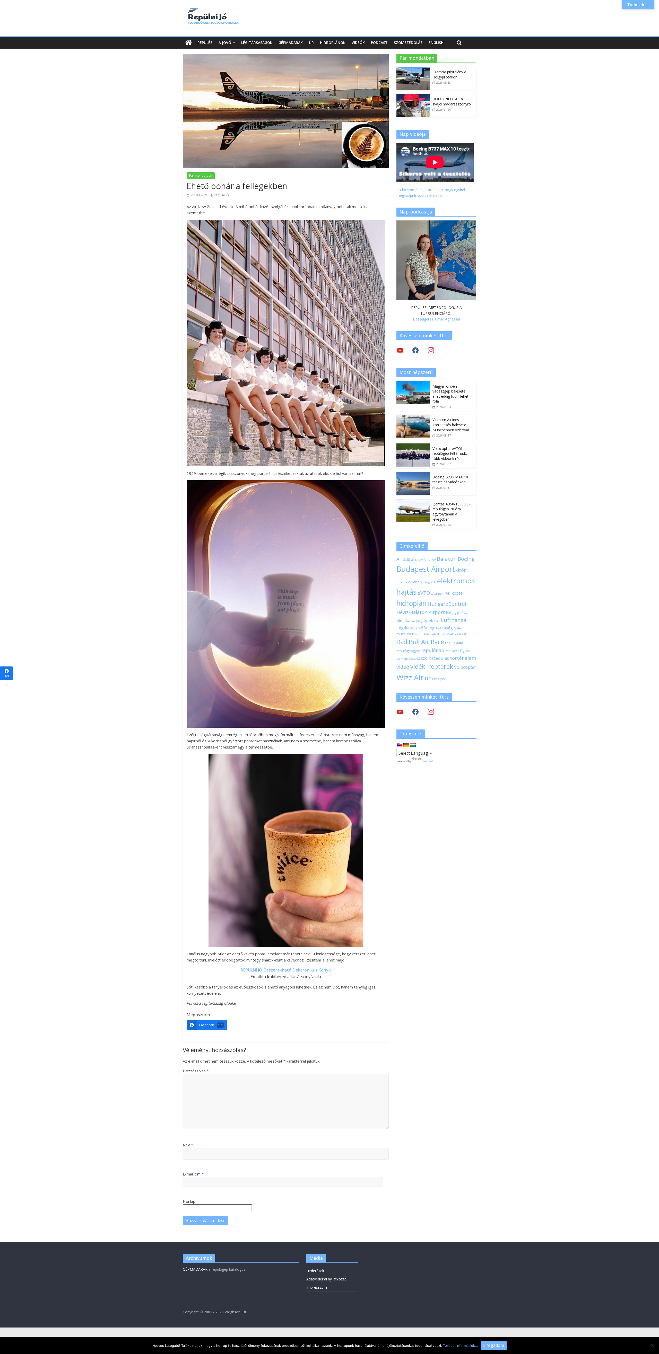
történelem (463, 658)
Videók (358, 42)
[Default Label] (431, 711)
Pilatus (416, 634)
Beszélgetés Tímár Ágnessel (436, 319)
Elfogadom (493, 1345)
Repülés (204, 42)
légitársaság (440, 628)
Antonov (430, 559)
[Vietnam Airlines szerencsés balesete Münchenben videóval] (413, 417)
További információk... (460, 1345)
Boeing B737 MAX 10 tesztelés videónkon (450, 480)
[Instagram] (431, 350)
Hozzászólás (196, 1070)
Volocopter (465, 667)
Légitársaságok (256, 42)
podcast (460, 634)
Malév (458, 628)
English (436, 42)
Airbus (403, 559)
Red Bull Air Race (420, 642)
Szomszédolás (408, 42)
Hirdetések (315, 1270)
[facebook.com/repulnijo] (415, 711)
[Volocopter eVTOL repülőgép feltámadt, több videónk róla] (413, 446)
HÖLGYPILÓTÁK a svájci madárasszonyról (452, 101)
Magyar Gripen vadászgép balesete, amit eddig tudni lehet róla (450, 394)
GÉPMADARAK (195, 1269)
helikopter (454, 593)
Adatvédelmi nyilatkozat (326, 1279)
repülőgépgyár (408, 650)
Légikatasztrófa (411, 628)
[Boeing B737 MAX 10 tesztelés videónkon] (413, 474)
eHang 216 (428, 582)
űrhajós (438, 678)
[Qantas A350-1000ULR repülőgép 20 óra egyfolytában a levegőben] (413, 501)
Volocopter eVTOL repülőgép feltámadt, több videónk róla (449, 453)
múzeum (403, 633)
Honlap (189, 1201)
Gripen (439, 593)
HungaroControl (447, 604)
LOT (437, 621)
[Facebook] (415, 350)
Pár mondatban (200, 175)
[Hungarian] (413, 745)
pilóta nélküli (431, 634)
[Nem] (652, 1345)
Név (188, 1144)
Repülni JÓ (221, 195)
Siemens (402, 659)
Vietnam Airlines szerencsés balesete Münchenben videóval (450, 424)
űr (428, 678)
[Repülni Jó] (212, 8)
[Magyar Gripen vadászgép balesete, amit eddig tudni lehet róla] (413, 383)
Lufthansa (453, 620)
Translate (428, 761)
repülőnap (432, 650)
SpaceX (414, 658)
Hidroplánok (332, 42)
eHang (414, 582)
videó (402, 666)
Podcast (379, 42)
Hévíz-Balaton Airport (420, 612)
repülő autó (454, 643)
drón (461, 570)
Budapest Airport (425, 569)
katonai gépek (419, 620)
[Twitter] (400, 350)
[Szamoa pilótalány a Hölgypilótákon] (413, 69)
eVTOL (425, 593)
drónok (401, 582)
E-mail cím (193, 1174)
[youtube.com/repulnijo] (400, 711)
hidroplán (411, 603)
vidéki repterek (431, 666)
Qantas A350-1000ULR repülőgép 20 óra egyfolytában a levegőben (451, 512)
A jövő (225, 42)
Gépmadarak (291, 42)
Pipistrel (447, 634)
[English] (399, 745)
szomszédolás (435, 658)
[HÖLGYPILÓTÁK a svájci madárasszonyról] (413, 96)
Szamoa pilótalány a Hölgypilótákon (449, 74)
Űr (311, 42)
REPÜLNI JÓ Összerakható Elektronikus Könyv (286, 970)
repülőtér (452, 651)
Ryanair (467, 650)
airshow (417, 559)
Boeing (466, 558)
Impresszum (316, 1287)
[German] (406, 745)
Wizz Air (410, 677)
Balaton (447, 558)
